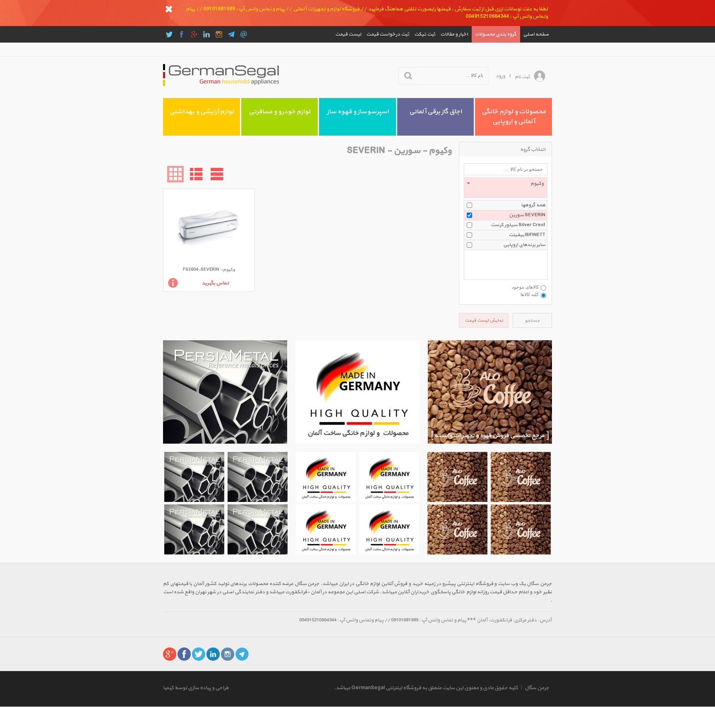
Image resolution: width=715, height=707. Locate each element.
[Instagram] (219, 34)
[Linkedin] (206, 34)
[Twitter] (169, 34)
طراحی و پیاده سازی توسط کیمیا (196, 688)
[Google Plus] (194, 34)
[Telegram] (231, 34)
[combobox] (505, 187)
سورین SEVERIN (527, 215)
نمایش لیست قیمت (484, 320)
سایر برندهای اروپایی (524, 244)
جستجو (532, 320)
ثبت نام (522, 77)
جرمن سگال (537, 688)
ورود (500, 76)
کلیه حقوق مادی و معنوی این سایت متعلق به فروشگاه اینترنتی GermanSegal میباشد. (426, 688)
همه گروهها (533, 205)
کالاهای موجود (525, 286)
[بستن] (169, 9)
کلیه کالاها (530, 294)
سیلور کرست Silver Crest (518, 225)
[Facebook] (181, 34)
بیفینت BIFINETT (527, 235)
